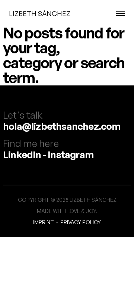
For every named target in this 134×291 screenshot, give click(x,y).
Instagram (70, 154)
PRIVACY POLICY (80, 222)
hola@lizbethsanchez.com (62, 126)
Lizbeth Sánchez (39, 13)
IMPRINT (43, 222)
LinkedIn (22, 154)
